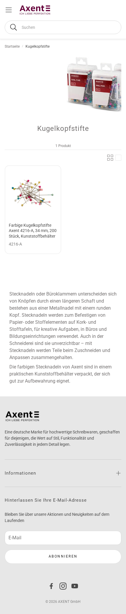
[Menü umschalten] (9, 10)
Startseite (12, 46)
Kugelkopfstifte (37, 46)
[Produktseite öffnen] (33, 193)
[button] (63, 27)
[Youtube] (74, 586)
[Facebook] (51, 586)
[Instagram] (63, 586)
